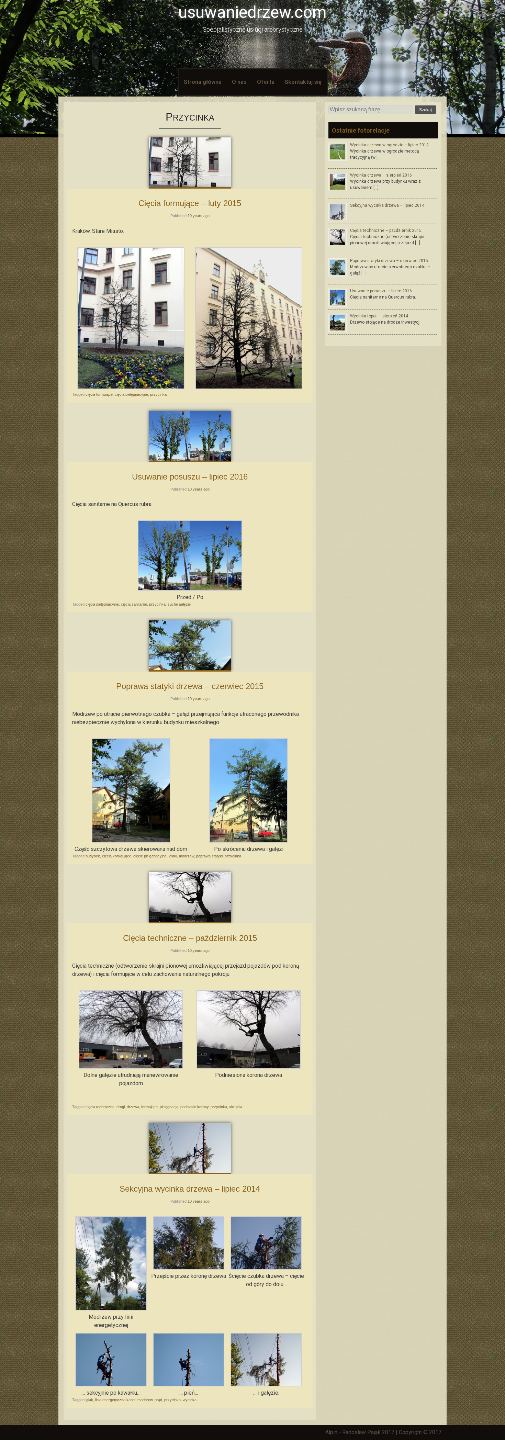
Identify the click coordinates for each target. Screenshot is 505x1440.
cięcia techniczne (100, 1107)
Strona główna (203, 82)
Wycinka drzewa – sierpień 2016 (381, 175)
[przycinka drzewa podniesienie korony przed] (131, 1067)
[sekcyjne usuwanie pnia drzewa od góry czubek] (110, 1384)
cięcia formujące (99, 394)
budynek (93, 856)
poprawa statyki (209, 856)
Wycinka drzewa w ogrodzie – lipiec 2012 (389, 145)
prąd (158, 1400)
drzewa (133, 1107)
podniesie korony (194, 1107)
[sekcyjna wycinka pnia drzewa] (188, 1384)
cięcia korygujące (116, 856)
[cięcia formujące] (130, 387)
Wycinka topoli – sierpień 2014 (379, 316)
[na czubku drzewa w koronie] (188, 1267)
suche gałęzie (179, 604)
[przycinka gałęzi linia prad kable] (266, 1384)
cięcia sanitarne (134, 604)
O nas (239, 82)
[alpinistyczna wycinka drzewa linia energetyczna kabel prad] (110, 1308)
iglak (89, 1400)
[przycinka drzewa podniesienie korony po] (249, 1067)
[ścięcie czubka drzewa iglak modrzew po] (248, 840)
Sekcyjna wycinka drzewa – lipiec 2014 (190, 1188)
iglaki (173, 856)
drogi (120, 1107)
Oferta (265, 82)
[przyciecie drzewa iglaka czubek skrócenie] (266, 1267)
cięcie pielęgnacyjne (150, 856)
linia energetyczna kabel (115, 1400)
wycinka (190, 1400)
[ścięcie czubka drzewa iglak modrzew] (131, 840)
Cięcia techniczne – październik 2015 (190, 938)
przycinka (158, 394)
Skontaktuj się (303, 82)
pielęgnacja (169, 1107)
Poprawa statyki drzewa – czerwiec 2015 (189, 686)
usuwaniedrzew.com (252, 12)
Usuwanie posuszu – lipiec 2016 (190, 476)
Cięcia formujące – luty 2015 (189, 203)
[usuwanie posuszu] (190, 589)
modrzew (186, 856)
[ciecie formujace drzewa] (248, 387)
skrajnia (235, 1107)
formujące (149, 1107)
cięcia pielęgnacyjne (131, 394)
